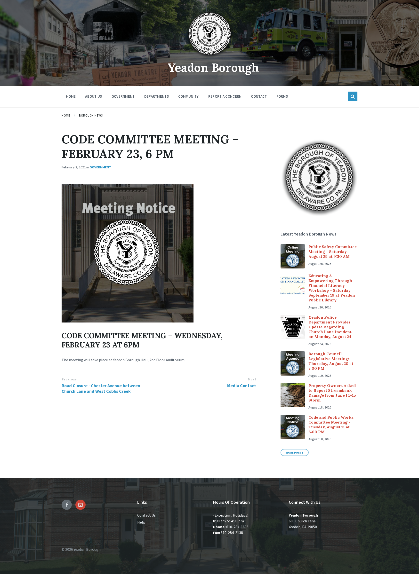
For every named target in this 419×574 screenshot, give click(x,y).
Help (141, 522)
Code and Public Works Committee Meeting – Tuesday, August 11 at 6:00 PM (331, 424)
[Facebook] (67, 505)
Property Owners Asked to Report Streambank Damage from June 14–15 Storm (332, 392)
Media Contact (241, 385)
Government (100, 167)
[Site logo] (209, 56)
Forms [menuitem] (282, 96)
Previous (69, 379)
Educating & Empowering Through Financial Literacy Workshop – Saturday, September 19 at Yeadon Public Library (331, 287)
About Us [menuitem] (93, 96)
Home (66, 115)
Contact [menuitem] (259, 96)
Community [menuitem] (188, 96)
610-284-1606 (237, 526)
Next (252, 379)
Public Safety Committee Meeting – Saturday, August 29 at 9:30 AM (332, 251)
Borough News (91, 115)
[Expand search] (352, 96)
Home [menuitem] (71, 96)
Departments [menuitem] (156, 96)
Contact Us (146, 515)
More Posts (294, 452)
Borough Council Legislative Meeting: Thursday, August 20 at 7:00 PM (330, 361)
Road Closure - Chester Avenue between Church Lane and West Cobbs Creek (101, 388)
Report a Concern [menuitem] (225, 96)
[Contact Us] (80, 505)
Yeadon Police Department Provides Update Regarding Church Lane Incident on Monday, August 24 (330, 327)
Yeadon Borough (213, 67)
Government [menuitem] (123, 96)
